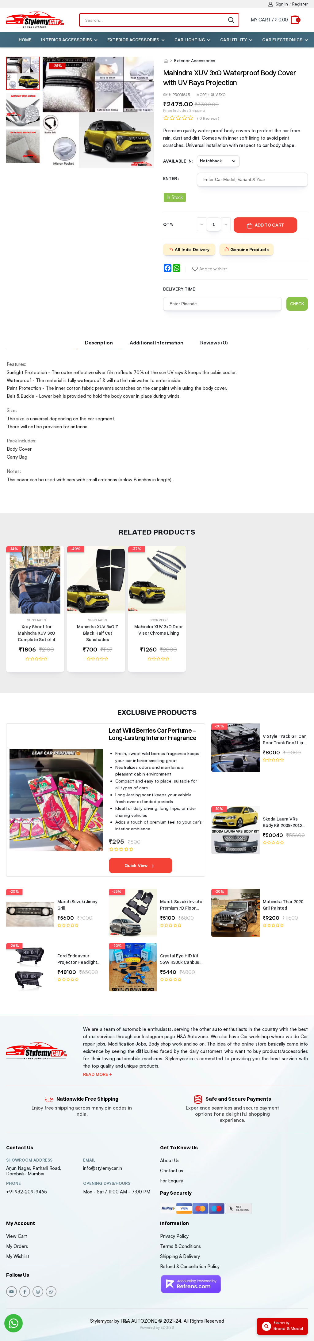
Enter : (171, 178)
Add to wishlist (213, 268)
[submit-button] (231, 20)
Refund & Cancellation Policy (190, 1266)
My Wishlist (17, 1256)
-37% (136, 549)
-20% (219, 726)
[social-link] (11, 1291)
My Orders (17, 1246)
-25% (116, 891)
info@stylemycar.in (102, 1168)
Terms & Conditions (180, 1246)
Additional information (156, 343)
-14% (13, 549)
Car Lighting (189, 40)
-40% (75, 549)
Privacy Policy (174, 1236)
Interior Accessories (66, 40)
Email (89, 1160)
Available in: (178, 160)
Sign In (282, 4)
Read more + (97, 1074)
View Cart (16, 1236)
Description (99, 343)
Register (300, 4)
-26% (14, 946)
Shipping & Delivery (180, 1256)
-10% (218, 809)
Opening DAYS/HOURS (106, 1183)
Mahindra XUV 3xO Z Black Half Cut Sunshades (97, 633)
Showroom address (29, 1160)
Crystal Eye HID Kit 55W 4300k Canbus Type (179, 962)
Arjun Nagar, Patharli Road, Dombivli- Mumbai (33, 1171)
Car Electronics (282, 40)
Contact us (171, 1171)
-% (57, 66)
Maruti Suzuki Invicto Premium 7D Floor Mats (181, 908)
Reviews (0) (214, 343)
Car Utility (233, 40)
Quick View (136, 865)
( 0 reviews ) (208, 118)
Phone (13, 1183)
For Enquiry (171, 1181)
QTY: (168, 224)
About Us (169, 1160)
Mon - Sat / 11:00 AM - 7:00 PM (116, 1192)
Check (297, 303)
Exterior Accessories (133, 40)
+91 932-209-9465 (26, 1192)
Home (25, 40)
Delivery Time (179, 288)
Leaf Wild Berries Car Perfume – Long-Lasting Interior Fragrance (153, 734)
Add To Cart (269, 224)
